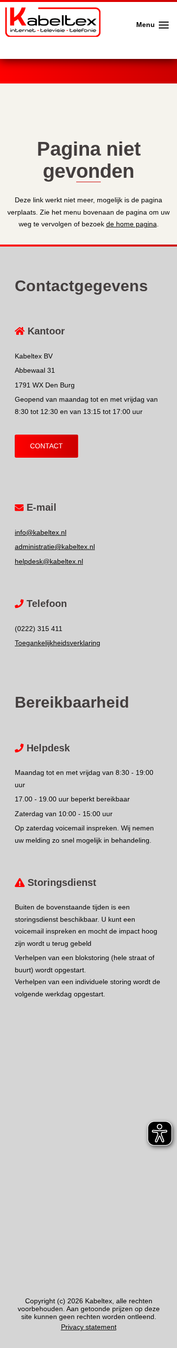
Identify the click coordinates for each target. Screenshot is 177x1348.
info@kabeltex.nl (40, 532)
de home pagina (131, 224)
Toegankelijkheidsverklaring (57, 643)
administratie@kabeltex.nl (55, 546)
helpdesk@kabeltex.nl (49, 561)
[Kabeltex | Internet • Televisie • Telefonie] (50, 10)
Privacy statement (89, 1327)
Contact (46, 446)
